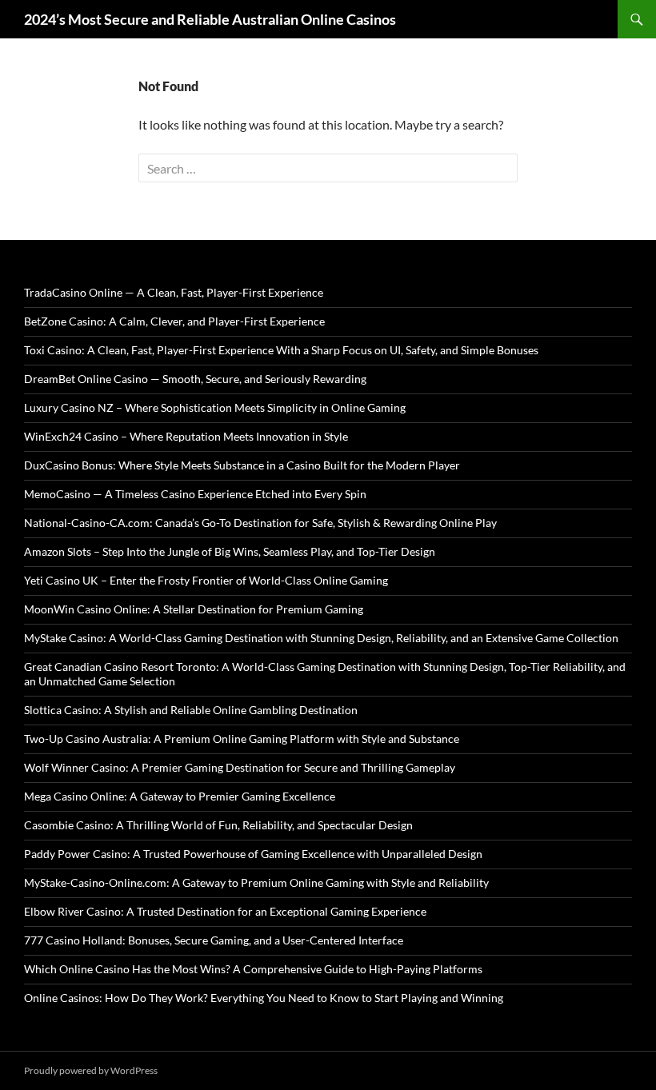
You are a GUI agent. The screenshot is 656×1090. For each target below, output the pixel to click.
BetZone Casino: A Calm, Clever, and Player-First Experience (174, 321)
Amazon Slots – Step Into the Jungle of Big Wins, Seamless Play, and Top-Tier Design (229, 551)
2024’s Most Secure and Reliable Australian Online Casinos (210, 19)
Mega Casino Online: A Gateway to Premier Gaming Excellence (179, 796)
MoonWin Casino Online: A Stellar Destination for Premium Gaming (193, 609)
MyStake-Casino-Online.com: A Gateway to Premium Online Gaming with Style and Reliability (256, 882)
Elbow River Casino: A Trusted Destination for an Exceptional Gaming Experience (225, 911)
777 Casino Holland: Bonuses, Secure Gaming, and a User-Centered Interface (213, 940)
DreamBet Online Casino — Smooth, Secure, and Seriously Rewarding (195, 378)
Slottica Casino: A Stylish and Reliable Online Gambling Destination (191, 710)
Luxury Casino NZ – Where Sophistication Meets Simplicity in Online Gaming (215, 407)
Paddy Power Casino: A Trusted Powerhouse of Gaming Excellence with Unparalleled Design (253, 853)
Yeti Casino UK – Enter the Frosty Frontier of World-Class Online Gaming (206, 580)
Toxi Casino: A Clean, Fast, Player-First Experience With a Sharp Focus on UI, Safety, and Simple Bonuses (281, 350)
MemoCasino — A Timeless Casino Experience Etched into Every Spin (195, 494)
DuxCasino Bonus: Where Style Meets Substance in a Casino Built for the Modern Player (242, 465)
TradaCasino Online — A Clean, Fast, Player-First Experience (173, 292)
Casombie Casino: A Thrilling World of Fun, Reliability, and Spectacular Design (218, 825)
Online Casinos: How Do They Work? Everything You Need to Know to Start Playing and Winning (263, 997)
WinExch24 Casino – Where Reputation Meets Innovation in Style (186, 436)
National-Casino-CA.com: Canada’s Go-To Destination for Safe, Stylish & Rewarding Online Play (260, 522)
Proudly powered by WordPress (91, 1070)
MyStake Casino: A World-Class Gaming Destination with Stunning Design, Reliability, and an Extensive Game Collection (321, 638)
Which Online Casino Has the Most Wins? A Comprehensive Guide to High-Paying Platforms (253, 969)
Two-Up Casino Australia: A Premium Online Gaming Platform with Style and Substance (241, 738)
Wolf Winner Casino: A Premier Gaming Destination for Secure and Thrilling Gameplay (239, 767)
